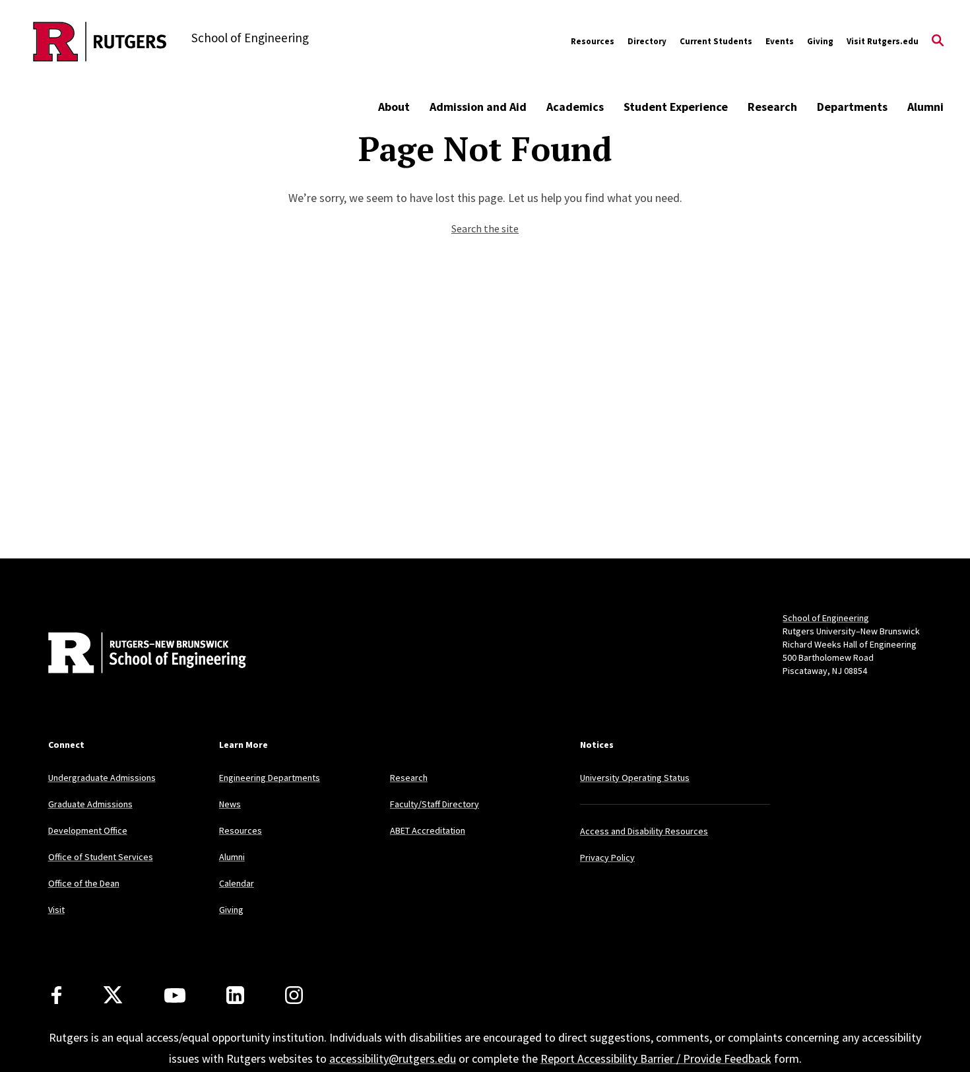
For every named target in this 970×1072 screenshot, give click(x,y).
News (230, 804)
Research (772, 106)
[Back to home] (135, 654)
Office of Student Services (100, 857)
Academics (575, 106)
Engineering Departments (269, 778)
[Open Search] (938, 41)
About (394, 106)
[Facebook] (56, 995)
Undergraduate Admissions (102, 778)
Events (779, 41)
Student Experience (676, 106)
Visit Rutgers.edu (883, 41)
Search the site (485, 228)
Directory (647, 41)
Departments (852, 106)
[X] (112, 995)
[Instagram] (294, 995)
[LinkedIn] (235, 995)
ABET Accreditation (427, 830)
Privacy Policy (607, 857)
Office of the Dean (83, 883)
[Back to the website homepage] (100, 41)
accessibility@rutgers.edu (392, 1058)
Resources (592, 41)
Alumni (925, 106)
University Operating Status (635, 778)
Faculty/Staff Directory (434, 804)
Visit (56, 910)
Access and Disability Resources (644, 831)
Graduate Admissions (90, 804)
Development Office (87, 830)
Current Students (716, 41)
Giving (820, 41)
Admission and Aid (478, 106)
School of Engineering (826, 618)
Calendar (236, 883)
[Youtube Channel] (174, 995)
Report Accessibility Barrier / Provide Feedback (655, 1058)
